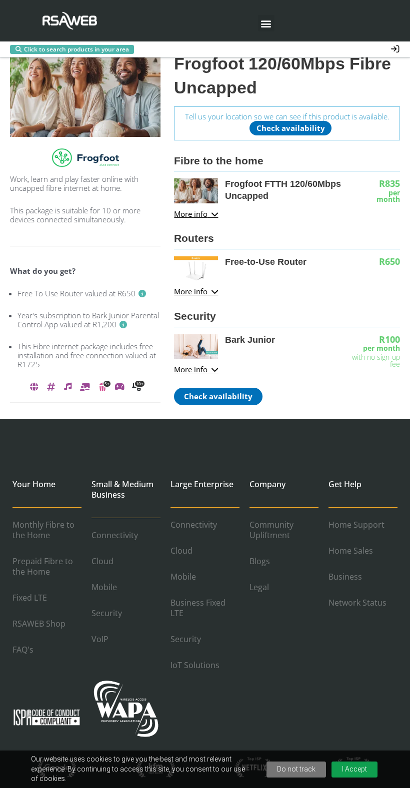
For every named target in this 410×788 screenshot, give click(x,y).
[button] (266, 23)
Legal (259, 587)
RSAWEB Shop (39, 623)
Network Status (357, 602)
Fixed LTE (29, 597)
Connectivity (115, 535)
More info (191, 214)
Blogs (260, 561)
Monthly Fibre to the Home (43, 530)
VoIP (100, 639)
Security (107, 613)
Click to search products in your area (76, 49)
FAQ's (23, 649)
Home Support (356, 524)
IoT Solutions (195, 665)
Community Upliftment (272, 530)
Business (345, 576)
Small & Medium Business (123, 489)
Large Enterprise (202, 484)
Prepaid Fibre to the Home (42, 566)
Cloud (103, 561)
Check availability (290, 128)
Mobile (104, 587)
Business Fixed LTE (198, 608)
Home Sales (350, 550)
